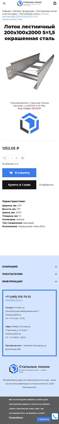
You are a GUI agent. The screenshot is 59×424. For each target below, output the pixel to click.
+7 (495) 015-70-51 (18, 296)
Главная (6, 11)
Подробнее (16, 417)
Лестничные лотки (29, 14)
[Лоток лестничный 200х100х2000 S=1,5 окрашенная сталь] (29, 71)
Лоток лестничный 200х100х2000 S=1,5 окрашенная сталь (25, 17)
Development (29, 387)
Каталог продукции (23, 11)
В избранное (46, 184)
